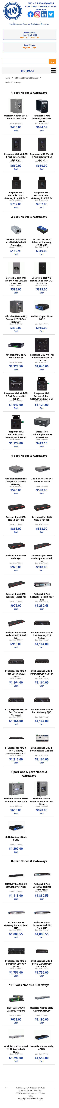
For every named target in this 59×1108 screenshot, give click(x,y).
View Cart (24, 37)
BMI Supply (20, 1088)
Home (7, 78)
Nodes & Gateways (13, 82)
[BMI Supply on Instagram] (37, 16)
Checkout (35, 37)
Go (52, 61)
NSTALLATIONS (18, 24)
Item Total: (27, 35)
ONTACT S (45, 24)
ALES (11, 24)
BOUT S (26, 24)
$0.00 (35, 35)
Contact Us (32, 1093)
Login (34, 47)
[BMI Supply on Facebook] (31, 16)
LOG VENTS (35, 24)
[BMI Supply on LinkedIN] (44, 16)
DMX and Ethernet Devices (26, 78)
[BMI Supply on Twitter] (51, 16)
